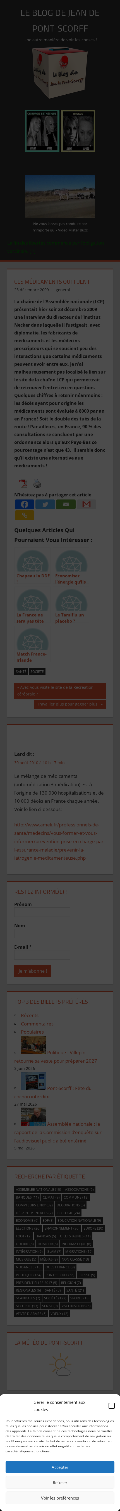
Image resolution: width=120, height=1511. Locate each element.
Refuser (60, 1482)
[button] (111, 1406)
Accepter (60, 1467)
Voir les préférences (60, 1498)
